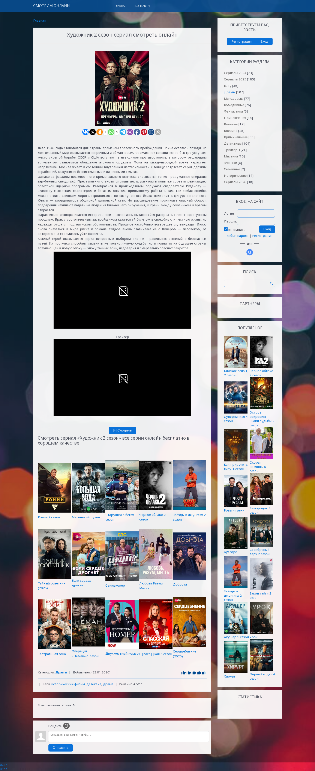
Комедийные (234, 105)
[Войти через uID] (249, 252)
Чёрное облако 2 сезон (152, 516)
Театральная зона (52, 654)
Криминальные (236, 137)
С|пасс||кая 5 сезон (155, 654)
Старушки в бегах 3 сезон (121, 517)
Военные (231, 124)
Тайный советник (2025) (51, 585)
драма (108, 684)
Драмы (61, 672)
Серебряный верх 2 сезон (260, 551)
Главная (39, 20)
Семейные (232, 169)
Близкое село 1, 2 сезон (236, 373)
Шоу (227, 85)
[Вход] (66, 726)
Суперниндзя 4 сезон (236, 418)
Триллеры (232, 150)
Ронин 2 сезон (49, 517)
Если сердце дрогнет (82, 582)
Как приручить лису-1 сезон (236, 466)
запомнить (236, 229)
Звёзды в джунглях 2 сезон (189, 517)
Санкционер (115, 585)
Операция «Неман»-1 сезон (85, 653)
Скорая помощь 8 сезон (258, 466)
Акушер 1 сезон (236, 637)
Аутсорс (230, 552)
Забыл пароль (238, 235)
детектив (94, 684)
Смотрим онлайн (51, 5)
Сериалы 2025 (235, 79)
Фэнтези (230, 162)
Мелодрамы (233, 98)
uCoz (3, 764)
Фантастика (233, 111)
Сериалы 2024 (235, 73)
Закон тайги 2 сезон (260, 595)
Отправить (61, 747)
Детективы (233, 143)
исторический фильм (68, 684)
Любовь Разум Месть (151, 585)
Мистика (231, 156)
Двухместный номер (122, 653)
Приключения (235, 118)
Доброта (180, 584)
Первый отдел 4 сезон (262, 676)
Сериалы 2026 (235, 182)
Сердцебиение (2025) (184, 653)
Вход (264, 41)
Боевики (230, 130)
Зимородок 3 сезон (260, 510)
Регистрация (241, 41)
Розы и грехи (234, 510)
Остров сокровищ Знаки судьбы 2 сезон (262, 418)
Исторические (235, 175)
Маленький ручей (86, 517)
